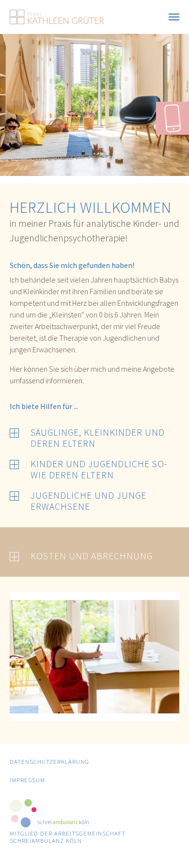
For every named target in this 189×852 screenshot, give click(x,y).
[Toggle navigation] (174, 17)
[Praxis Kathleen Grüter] (57, 17)
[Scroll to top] (167, 830)
